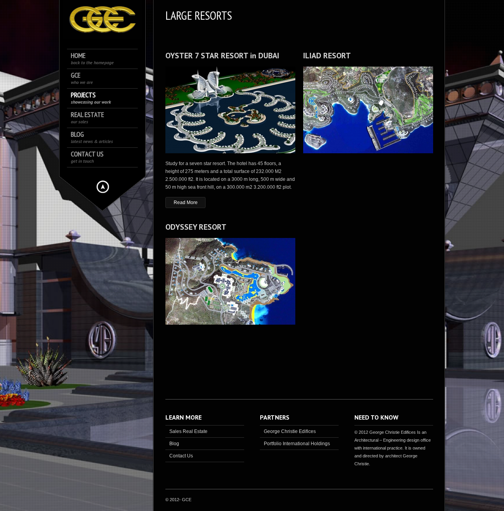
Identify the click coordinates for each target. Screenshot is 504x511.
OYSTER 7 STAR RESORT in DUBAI (222, 55)
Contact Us (87, 157)
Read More (186, 202)
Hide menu (102, 186)
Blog (92, 137)
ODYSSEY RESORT (195, 227)
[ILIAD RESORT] (368, 111)
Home (92, 58)
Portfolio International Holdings (297, 443)
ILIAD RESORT (327, 55)
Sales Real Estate (188, 431)
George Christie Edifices (290, 431)
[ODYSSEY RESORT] (230, 282)
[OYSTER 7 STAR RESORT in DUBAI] (230, 111)
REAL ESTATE (87, 117)
